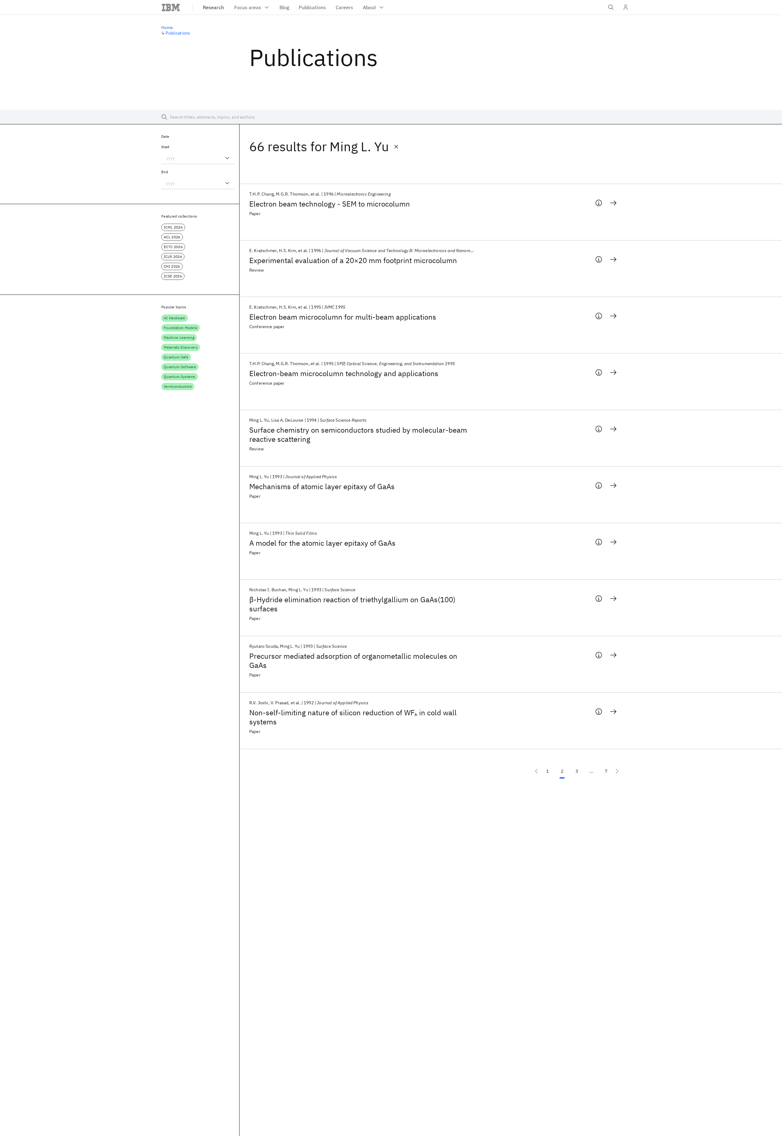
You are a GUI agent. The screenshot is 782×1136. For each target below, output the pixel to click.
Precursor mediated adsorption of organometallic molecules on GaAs (353, 660)
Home (167, 27)
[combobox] (198, 158)
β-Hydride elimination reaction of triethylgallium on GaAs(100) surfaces (352, 604)
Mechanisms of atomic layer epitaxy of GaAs (322, 486)
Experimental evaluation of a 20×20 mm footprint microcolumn (353, 260)
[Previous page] (536, 771)
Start (165, 147)
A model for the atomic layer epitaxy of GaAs (322, 543)
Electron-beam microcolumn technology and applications (343, 373)
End (164, 172)
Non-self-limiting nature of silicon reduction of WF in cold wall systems (353, 717)
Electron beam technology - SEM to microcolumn (329, 203)
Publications (178, 33)
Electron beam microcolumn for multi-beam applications (342, 316)
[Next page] (617, 771)
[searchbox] (391, 117)
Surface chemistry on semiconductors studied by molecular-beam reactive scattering (358, 434)
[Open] (227, 158)
